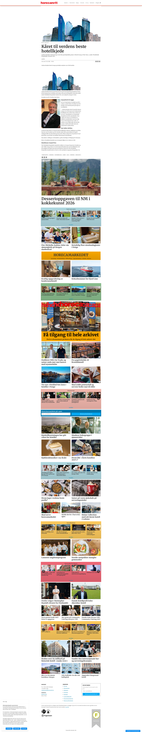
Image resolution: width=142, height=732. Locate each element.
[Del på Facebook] (96, 61)
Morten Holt (44, 694)
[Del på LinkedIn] (98, 61)
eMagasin (97, 2)
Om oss (87, 2)
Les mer (67, 707)
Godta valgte (16, 728)
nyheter (51, 154)
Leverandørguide (67, 696)
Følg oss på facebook (68, 700)
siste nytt (78, 154)
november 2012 (58, 154)
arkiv (64, 154)
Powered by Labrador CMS (71, 730)
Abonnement (72, 2)
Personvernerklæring (68, 698)
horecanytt (45, 154)
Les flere (71, 224)
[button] (43, 216)
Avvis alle (24, 728)
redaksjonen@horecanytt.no (47, 690)
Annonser (82, 2)
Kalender (66, 694)
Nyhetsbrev (92, 2)
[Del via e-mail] (99, 61)
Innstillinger (9, 728)
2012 (68, 154)
